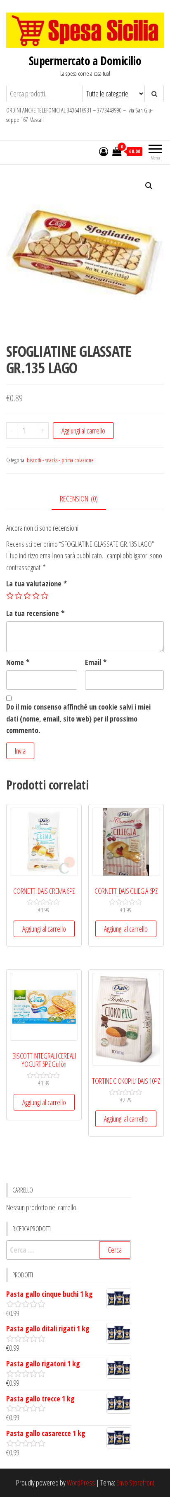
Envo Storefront (135, 1483)
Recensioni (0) (79, 499)
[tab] (85, 499)
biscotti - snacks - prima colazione (60, 460)
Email (95, 662)
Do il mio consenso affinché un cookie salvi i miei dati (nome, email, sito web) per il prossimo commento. (78, 719)
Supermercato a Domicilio (85, 60)
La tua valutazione (36, 583)
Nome (17, 662)
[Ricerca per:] (68, 1250)
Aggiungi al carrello (83, 431)
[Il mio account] (103, 151)
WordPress (81, 1483)
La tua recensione (35, 613)
